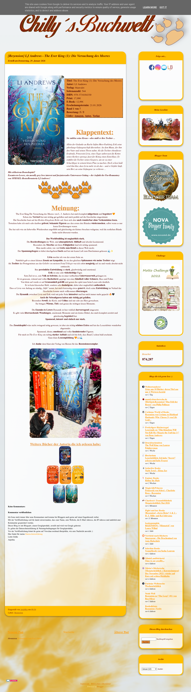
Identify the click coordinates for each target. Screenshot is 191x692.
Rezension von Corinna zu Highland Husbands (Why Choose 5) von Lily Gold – (161, 417)
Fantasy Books (152, 478)
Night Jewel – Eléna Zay (156, 470)
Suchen (146, 642)
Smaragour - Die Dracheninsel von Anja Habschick (161, 539)
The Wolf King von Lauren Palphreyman (157, 446)
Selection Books (152, 548)
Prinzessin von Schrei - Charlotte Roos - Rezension (160, 492)
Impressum (85, 683)
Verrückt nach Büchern (156, 535)
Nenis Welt (150, 593)
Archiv (160, 669)
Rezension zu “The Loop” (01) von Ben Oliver (161, 597)
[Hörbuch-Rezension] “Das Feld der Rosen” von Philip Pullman (161, 403)
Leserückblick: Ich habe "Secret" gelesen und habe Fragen (160, 459)
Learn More (150, 7)
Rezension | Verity (153, 608)
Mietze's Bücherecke (154, 568)
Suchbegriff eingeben (165, 639)
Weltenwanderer (153, 386)
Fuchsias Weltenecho (155, 583)
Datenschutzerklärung (34, 534)
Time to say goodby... (154, 560)
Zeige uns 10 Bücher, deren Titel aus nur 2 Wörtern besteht (161, 390)
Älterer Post (121, 632)
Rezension (18, 612)
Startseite (68, 632)
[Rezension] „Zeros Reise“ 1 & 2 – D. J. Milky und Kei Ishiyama (161, 514)
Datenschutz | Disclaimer (101, 683)
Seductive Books (153, 468)
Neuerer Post (15, 632)
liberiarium (150, 455)
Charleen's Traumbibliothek (158, 500)
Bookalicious (151, 606)
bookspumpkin (152, 523)
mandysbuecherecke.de (156, 399)
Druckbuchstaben (153, 442)
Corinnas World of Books (157, 412)
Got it (163, 7)
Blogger (100, 686)
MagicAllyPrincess (154, 487)
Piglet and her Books (155, 510)
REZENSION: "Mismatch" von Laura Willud (159, 527)
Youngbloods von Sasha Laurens (160, 550)
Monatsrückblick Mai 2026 (157, 502)
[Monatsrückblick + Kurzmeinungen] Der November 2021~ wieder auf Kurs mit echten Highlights (162, 573)
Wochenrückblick (153, 585)
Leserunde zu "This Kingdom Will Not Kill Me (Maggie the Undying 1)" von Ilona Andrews (162, 432)
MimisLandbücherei (154, 558)
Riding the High (152, 480)
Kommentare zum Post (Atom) (29, 638)
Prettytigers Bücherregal (156, 427)
